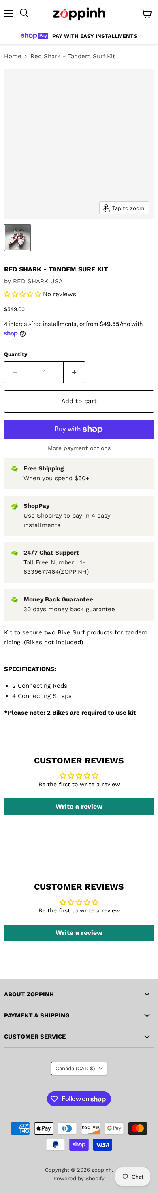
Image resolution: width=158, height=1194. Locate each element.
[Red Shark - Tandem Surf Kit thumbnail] (17, 238)
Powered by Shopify (79, 1178)
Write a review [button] (79, 806)
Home (12, 56)
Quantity (15, 354)
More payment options (79, 448)
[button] (23, 294)
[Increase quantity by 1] (74, 372)
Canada (75, 1068)
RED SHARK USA (38, 281)
